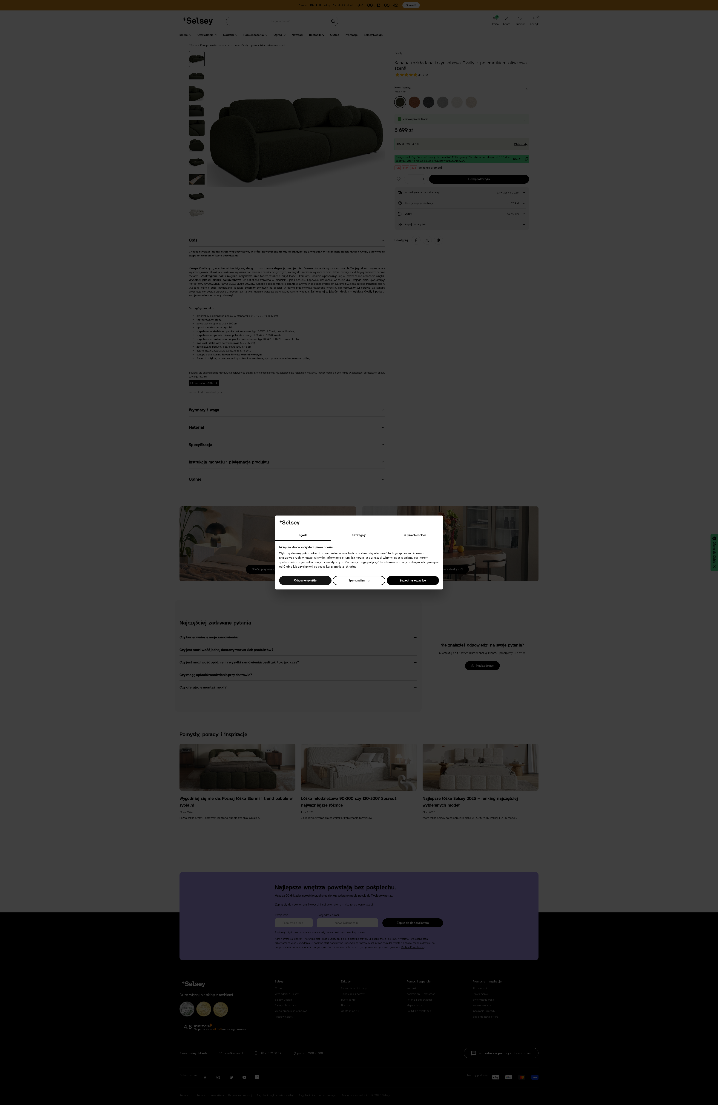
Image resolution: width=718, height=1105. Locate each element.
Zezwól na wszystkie (413, 580)
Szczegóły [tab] (359, 535)
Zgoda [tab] (303, 535)
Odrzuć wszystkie (305, 580)
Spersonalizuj (357, 580)
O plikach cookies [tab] (415, 535)
